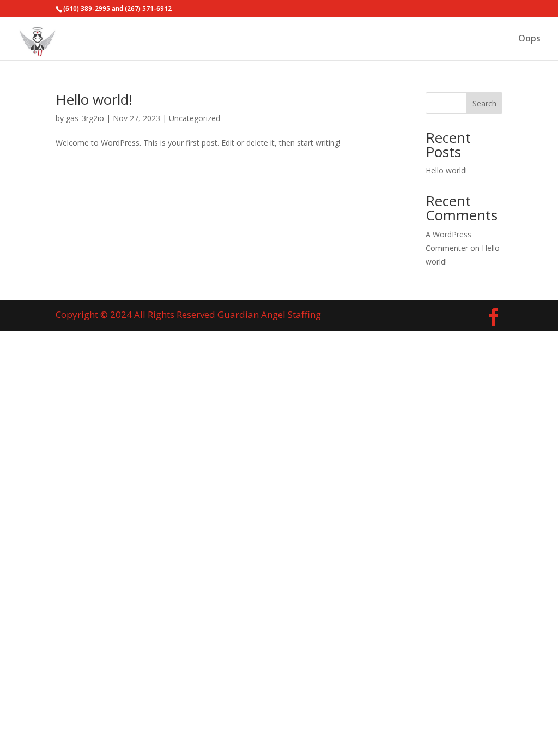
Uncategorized (194, 118)
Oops (529, 39)
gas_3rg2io (85, 118)
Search (484, 103)
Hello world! (94, 99)
